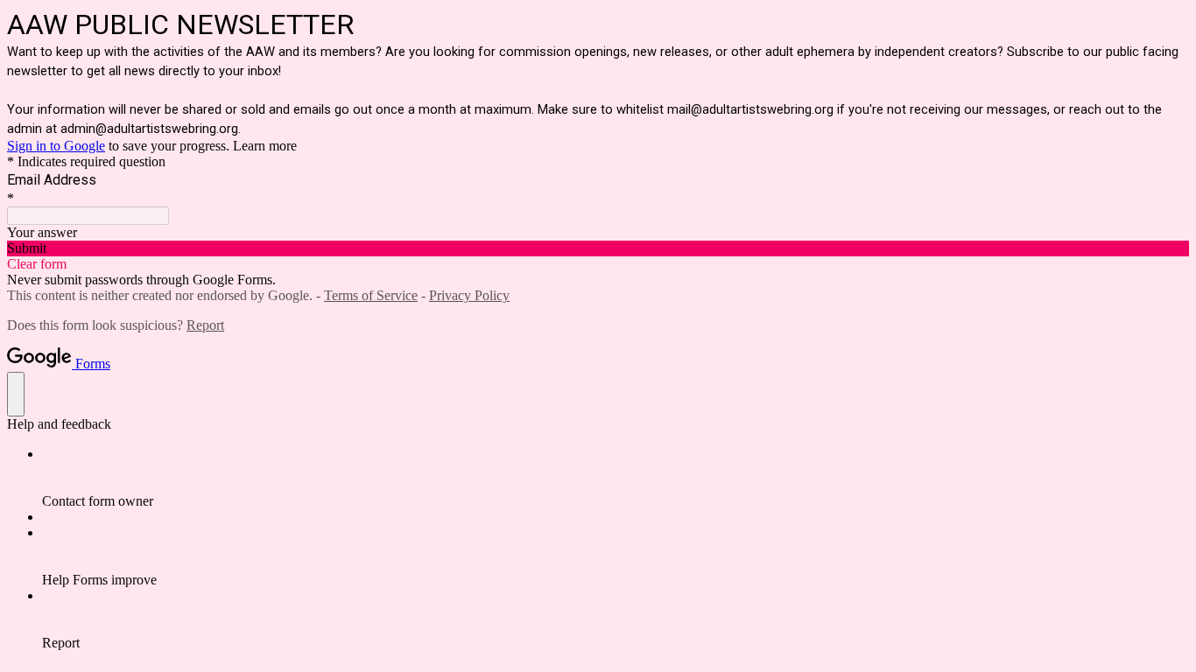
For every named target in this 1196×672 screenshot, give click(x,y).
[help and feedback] (16, 394)
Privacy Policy (469, 295)
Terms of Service (371, 295)
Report (205, 325)
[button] (598, 248)
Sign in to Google (56, 145)
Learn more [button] (265, 145)
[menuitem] (615, 477)
